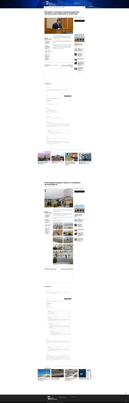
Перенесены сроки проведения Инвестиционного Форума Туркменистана (43, 162)
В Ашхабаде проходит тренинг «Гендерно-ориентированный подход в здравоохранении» (81, 69)
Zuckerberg (52, 131)
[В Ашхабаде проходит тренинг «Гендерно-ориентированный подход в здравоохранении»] (75, 68)
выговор (61, 44)
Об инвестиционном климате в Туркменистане (57, 162)
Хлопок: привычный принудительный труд (48, 52)
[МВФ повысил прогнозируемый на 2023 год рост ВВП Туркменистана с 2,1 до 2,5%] (85, 157)
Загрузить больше (79, 72)
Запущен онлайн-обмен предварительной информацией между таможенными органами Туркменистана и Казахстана (81, 64)
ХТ (45, 50)
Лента (45, 10)
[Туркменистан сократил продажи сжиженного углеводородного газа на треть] (79, 38)
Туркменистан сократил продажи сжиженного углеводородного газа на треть (47, 42)
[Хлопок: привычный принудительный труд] (75, 59)
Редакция (46, 15)
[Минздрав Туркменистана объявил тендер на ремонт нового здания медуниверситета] (75, 49)
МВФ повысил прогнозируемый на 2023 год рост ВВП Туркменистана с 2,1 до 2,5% (85, 162)
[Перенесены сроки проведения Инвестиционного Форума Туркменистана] (44, 157)
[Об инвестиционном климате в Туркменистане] (57, 157)
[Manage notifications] (126, 401)
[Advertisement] (59, 74)
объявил (65, 35)
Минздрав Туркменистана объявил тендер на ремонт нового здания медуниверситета (48, 47)
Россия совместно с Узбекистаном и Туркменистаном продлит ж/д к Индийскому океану (80, 54)
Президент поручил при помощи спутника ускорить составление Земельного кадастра (66, 66)
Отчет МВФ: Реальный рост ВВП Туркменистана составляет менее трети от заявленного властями (71, 163)
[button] (84, 7)
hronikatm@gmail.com (64, 397)
